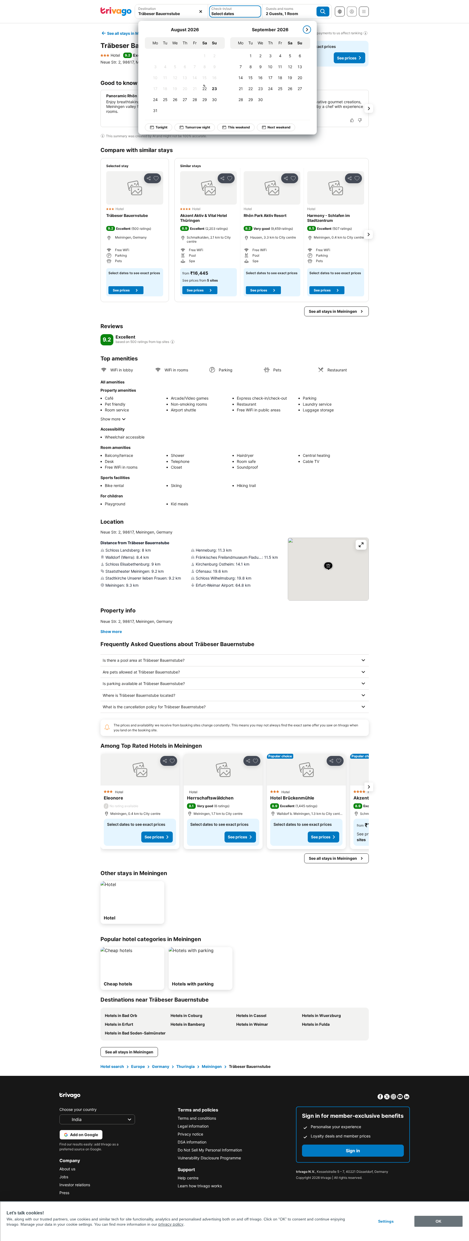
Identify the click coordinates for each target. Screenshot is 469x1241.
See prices (346, 58)
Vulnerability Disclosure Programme (209, 1158)
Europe (138, 1066)
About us (67, 1169)
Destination (147, 9)
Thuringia (185, 1066)
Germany (160, 1066)
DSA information (192, 1142)
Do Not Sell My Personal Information (210, 1150)
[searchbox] (171, 13)
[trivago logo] (116, 11)
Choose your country (78, 1109)
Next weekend (278, 127)
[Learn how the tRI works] (172, 342)
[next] (307, 29)
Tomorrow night (197, 127)
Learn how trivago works (200, 1185)
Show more (110, 419)
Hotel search (112, 1066)
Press (64, 1192)
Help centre (188, 1178)
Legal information (193, 1126)
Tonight (162, 127)
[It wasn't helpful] (359, 120)
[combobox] (171, 11)
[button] (171, 11)
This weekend (239, 127)
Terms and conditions (197, 1118)
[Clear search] (201, 11)
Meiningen (212, 1066)
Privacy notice (190, 1134)
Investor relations (74, 1184)
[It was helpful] (352, 120)
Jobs (63, 1176)
